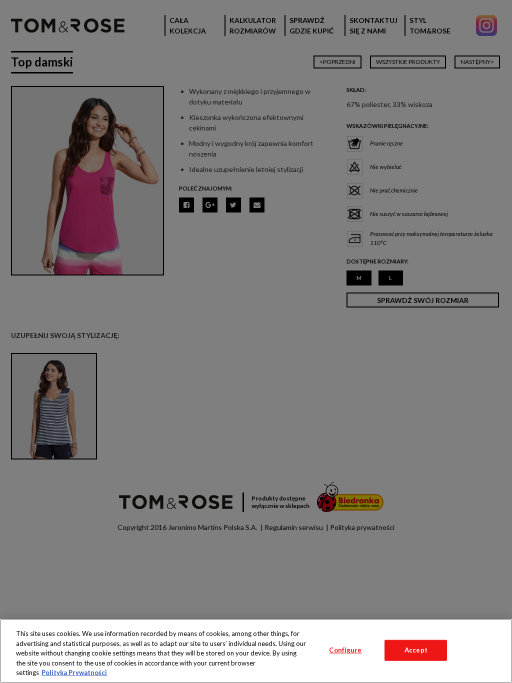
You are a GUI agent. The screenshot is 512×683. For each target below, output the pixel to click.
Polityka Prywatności (74, 672)
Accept (416, 650)
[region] (256, 651)
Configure (345, 650)
